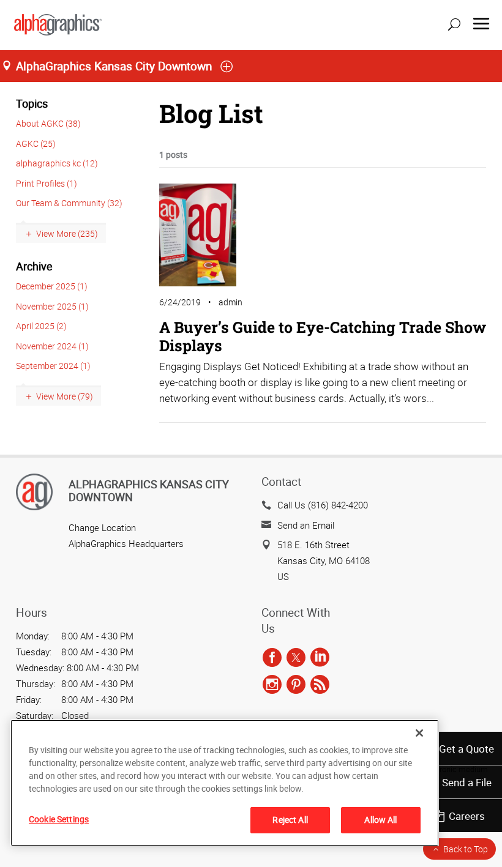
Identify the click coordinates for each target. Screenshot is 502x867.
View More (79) (64, 396)
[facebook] (272, 657)
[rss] (320, 684)
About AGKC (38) (48, 123)
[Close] (419, 733)
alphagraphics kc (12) (57, 163)
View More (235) (67, 233)
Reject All (289, 819)
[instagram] (272, 684)
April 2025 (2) (41, 326)
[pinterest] (296, 684)
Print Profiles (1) (46, 183)
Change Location (102, 527)
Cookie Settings (59, 819)
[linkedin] (320, 657)
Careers (467, 816)
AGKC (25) (36, 143)
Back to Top (465, 849)
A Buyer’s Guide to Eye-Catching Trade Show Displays (322, 336)
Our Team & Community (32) (69, 203)
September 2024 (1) (53, 365)
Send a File (467, 782)
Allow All (380, 819)
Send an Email (305, 525)
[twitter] (296, 657)
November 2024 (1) (52, 346)
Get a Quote (466, 749)
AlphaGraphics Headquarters (126, 543)
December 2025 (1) (52, 286)
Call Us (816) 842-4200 (322, 505)
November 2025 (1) (52, 306)
